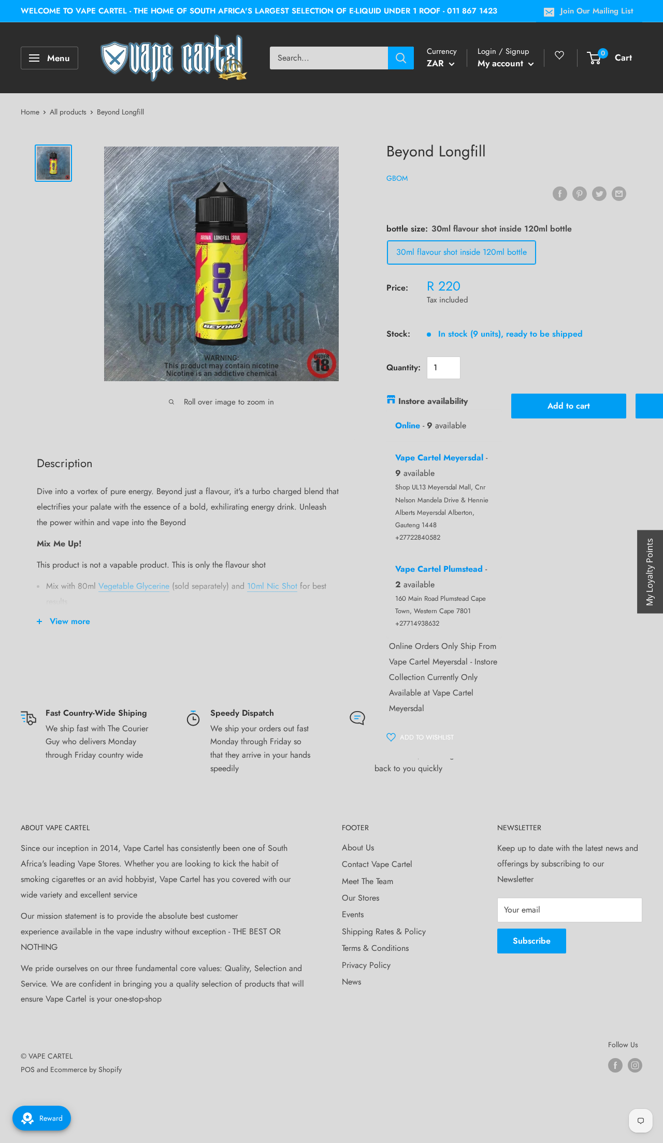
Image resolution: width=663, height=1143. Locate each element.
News (351, 982)
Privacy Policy (366, 965)
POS (28, 1069)
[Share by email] (619, 193)
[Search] (401, 58)
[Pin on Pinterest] (579, 193)
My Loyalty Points (649, 571)
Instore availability (433, 401)
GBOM (397, 178)
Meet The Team (367, 881)
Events (353, 914)
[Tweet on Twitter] (599, 193)
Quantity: (403, 367)
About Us (358, 847)
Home (30, 112)
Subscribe (532, 941)
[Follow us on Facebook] (615, 1065)
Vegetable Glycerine (133, 586)
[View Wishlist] (561, 59)
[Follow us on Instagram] (635, 1065)
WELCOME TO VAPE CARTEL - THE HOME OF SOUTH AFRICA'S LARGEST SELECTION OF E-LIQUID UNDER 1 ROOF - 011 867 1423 (259, 11)
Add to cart (568, 406)
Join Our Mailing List (596, 11)
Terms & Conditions (375, 948)
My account (502, 63)
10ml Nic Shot (272, 586)
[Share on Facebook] (560, 193)
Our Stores (360, 898)
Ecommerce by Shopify (86, 1069)
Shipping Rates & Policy (384, 931)
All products (68, 112)
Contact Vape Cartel (377, 864)
